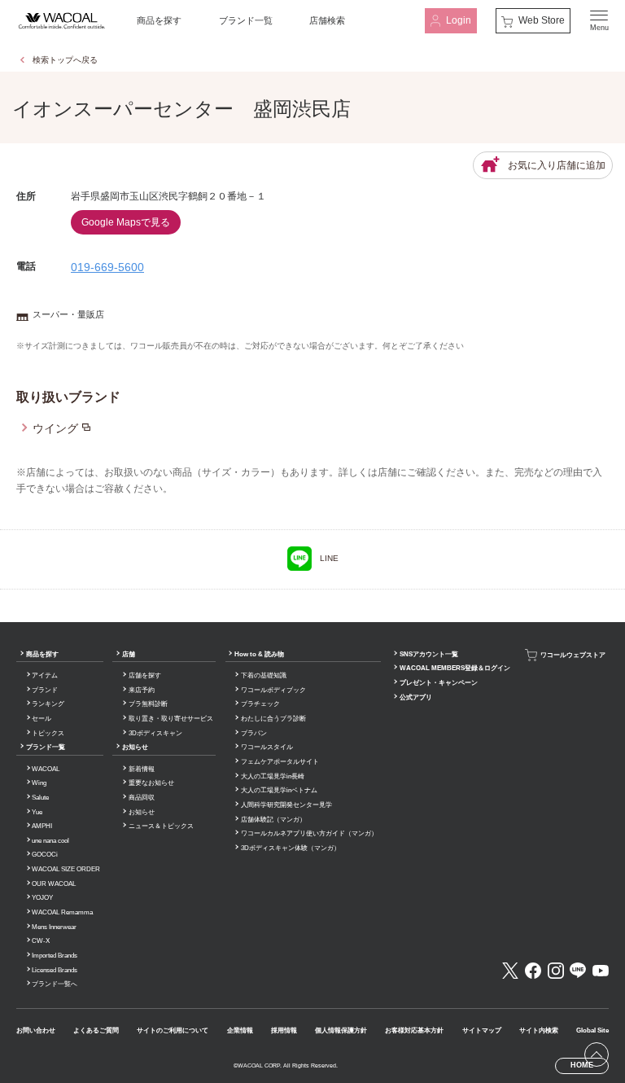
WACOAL (45, 769)
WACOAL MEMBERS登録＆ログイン (455, 668)
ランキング (48, 704)
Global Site (592, 1030)
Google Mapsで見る (125, 222)
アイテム (45, 675)
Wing (39, 783)
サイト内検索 (538, 1030)
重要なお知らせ (151, 783)
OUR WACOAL (54, 884)
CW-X (41, 941)
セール (41, 718)
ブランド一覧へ (54, 984)
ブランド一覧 (246, 20)
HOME (581, 1065)
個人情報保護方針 (341, 1030)
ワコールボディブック (273, 690)
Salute (40, 797)
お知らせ (135, 747)
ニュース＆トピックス (161, 826)
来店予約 (142, 690)
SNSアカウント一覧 (429, 654)
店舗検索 (327, 20)
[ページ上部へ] (596, 1054)
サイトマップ (481, 1030)
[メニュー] (599, 20)
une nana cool (50, 840)
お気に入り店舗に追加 (556, 165)
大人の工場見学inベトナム (279, 790)
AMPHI (42, 826)
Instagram (556, 970)
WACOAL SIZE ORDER (66, 869)
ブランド (45, 690)
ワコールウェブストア (572, 654)
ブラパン (254, 733)
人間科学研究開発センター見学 (286, 805)
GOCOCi (45, 854)
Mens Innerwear (54, 927)
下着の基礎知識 (263, 675)
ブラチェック (260, 704)
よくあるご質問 (96, 1030)
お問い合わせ (35, 1030)
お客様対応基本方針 (414, 1030)
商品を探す (159, 20)
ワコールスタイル (267, 747)
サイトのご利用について (172, 1030)
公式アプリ (416, 697)
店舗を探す (145, 675)
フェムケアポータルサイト (280, 761)
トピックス (48, 733)
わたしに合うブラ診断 (273, 718)
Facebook (533, 970)
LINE (329, 558)
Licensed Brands (54, 970)
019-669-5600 (107, 267)
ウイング (55, 428)
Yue (37, 812)
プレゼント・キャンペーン (439, 682)
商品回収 (142, 797)
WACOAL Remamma (62, 912)
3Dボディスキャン (155, 733)
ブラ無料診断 (148, 704)
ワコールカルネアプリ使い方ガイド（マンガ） (309, 833)
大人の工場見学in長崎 (272, 776)
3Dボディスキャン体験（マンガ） (290, 848)
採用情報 (284, 1030)
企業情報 (240, 1030)
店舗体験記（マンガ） (273, 819)
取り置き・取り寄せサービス (171, 718)
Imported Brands (54, 955)
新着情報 (142, 769)
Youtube (600, 970)
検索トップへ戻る (65, 59)
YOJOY (42, 897)
